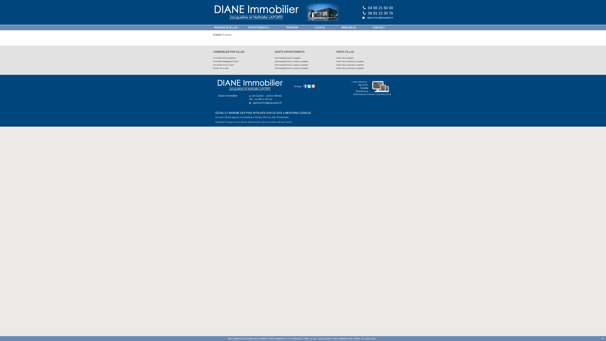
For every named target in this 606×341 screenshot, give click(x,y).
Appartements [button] (258, 27)
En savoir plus (369, 338)
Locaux (320, 27)
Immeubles (348, 27)
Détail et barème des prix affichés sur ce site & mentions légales (263, 113)
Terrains (292, 27)
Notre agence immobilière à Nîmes (243, 117)
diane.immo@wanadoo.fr (380, 17)
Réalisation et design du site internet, (231, 122)
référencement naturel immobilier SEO (265, 122)
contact (378, 27)
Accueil (219, 117)
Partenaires (283, 117)
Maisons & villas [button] (226, 27)
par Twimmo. (287, 122)
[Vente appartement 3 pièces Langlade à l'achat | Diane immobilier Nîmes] (277, 12)
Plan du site (269, 117)
